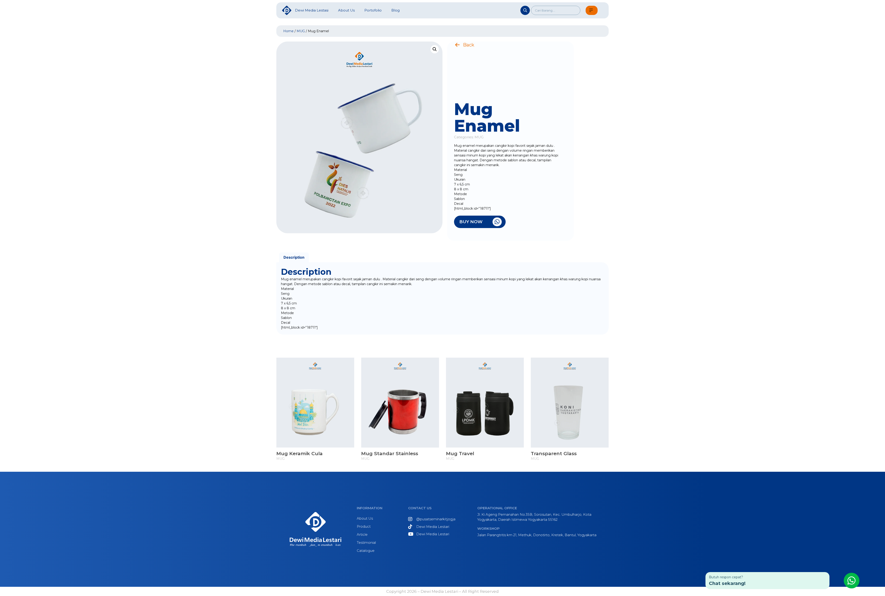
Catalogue (366, 550)
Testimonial (366, 542)
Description (293, 257)
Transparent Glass (554, 453)
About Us (365, 518)
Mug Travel (460, 453)
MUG (301, 31)
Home (288, 31)
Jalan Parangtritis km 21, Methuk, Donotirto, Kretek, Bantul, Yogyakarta (536, 535)
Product (364, 526)
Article (362, 534)
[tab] (294, 257)
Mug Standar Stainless (389, 453)
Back (468, 45)
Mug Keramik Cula (299, 453)
